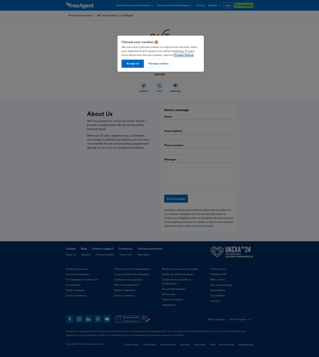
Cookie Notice (184, 55)
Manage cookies (158, 63)
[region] (160, 54)
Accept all (132, 63)
